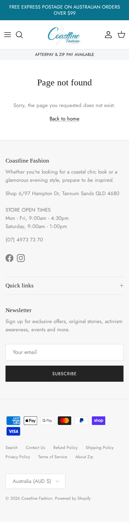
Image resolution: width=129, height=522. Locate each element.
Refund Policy (65, 447)
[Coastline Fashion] (64, 35)
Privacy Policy (18, 457)
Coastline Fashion (36, 498)
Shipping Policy (100, 447)
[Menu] (7, 34)
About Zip (84, 457)
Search (12, 447)
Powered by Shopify (72, 498)
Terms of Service (52, 457)
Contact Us (35, 447)
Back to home (64, 118)
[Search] (22, 34)
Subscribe (64, 373)
